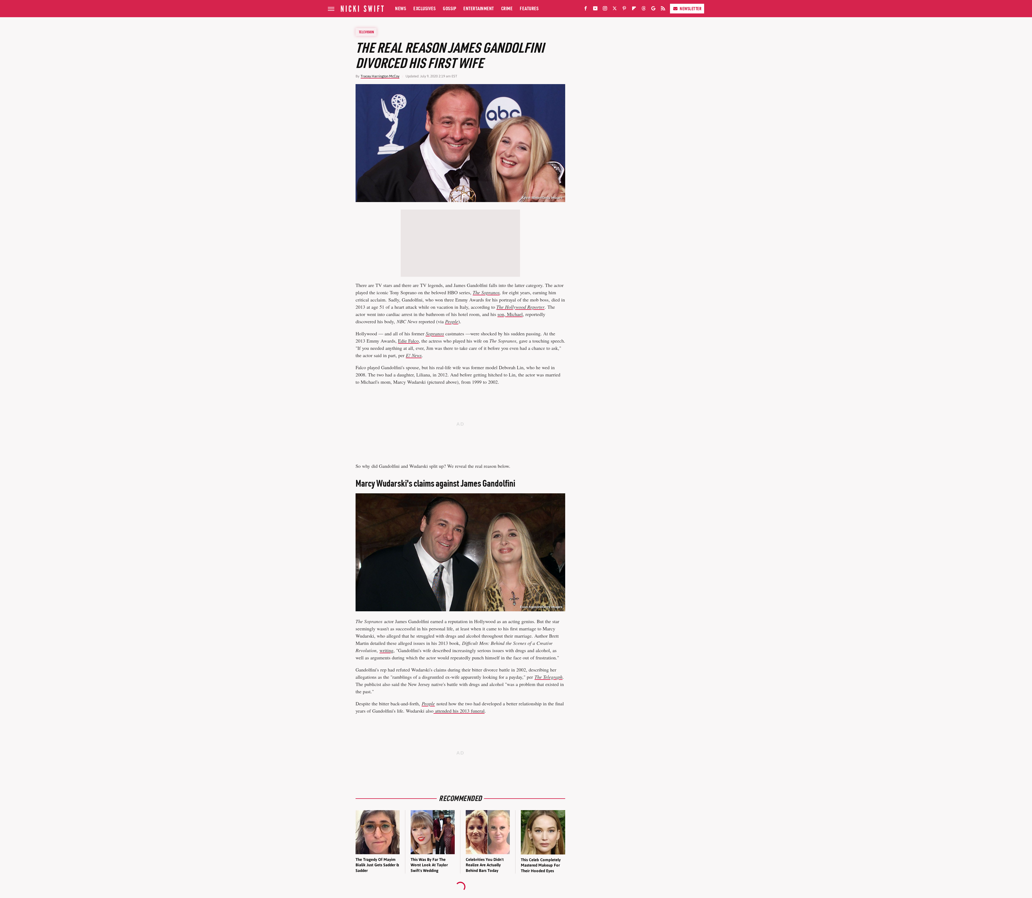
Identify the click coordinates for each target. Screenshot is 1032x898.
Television (366, 32)
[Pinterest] (624, 9)
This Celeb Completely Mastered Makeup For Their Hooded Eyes (541, 865)
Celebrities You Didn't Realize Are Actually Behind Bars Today (485, 865)
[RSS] (663, 9)
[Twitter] (614, 9)
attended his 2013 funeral (459, 710)
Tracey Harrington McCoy (380, 76)
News (400, 8)
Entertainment (478, 8)
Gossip (449, 8)
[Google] (653, 9)
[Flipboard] (634, 9)
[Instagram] (605, 9)
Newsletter (690, 8)
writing (386, 650)
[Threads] (643, 9)
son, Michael (510, 314)
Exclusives (424, 8)
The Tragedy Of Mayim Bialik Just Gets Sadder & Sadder (377, 865)
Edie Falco (408, 340)
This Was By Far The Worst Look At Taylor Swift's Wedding (429, 865)
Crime (507, 8)
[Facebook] (585, 9)
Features (529, 8)
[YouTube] (595, 9)
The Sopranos (486, 292)
